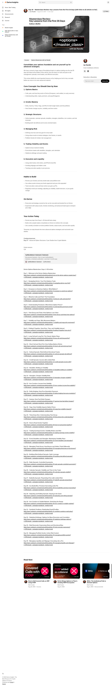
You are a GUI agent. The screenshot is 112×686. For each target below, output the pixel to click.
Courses (27, 60)
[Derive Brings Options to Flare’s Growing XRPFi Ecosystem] (66, 571)
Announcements (99, 586)
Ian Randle (33, 11)
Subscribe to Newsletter (90, 77)
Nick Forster (31, 585)
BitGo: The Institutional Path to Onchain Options (96, 581)
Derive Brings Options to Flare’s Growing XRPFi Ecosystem (67, 581)
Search (43, 2)
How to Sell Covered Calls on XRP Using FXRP (38, 581)
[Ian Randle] (25, 11)
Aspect (4, 684)
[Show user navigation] (108, 2)
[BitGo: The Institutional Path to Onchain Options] (95, 571)
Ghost (11, 682)
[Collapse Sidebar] (2, 2)
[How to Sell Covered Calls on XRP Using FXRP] (37, 571)
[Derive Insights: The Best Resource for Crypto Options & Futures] (12, 2)
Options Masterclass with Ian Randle (40, 60)
